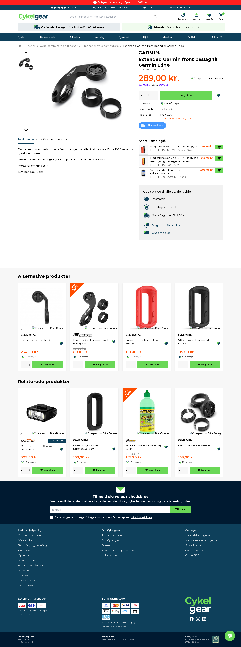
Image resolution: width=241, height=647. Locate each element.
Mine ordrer (26, 540)
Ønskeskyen (155, 125)
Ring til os (158, 225)
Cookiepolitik (194, 550)
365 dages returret (30, 550)
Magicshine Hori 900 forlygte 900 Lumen (37, 448)
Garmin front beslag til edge (37, 340)
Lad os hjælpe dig (29, 530)
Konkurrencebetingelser (201, 540)
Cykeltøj (124, 37)
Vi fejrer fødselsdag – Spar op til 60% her (123, 2)
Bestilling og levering (32, 545)
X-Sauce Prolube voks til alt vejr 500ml (143, 447)
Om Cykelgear (111, 530)
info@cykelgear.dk (25, 642)
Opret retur (25, 555)
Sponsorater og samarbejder (120, 550)
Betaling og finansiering (34, 565)
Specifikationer (46, 139)
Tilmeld (180, 509)
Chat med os (161, 232)
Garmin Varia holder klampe (194, 445)
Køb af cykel (26, 585)
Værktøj (99, 37)
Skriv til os (174, 225)
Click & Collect (27, 580)
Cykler (21, 37)
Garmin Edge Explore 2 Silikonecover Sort (86, 447)
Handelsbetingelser (198, 535)
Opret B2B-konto (196, 555)
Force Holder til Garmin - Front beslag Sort (90, 342)
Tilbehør (75, 37)
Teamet (106, 545)
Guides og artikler (30, 535)
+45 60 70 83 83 (24, 639)
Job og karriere (112, 535)
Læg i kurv (186, 95)
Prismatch (64, 139)
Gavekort (24, 575)
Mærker (167, 37)
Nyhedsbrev (109, 555)
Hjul (145, 37)
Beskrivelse (26, 139)
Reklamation (26, 560)
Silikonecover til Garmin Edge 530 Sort (195, 342)
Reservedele (47, 37)
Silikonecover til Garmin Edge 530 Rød (142, 342)
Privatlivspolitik (195, 545)
